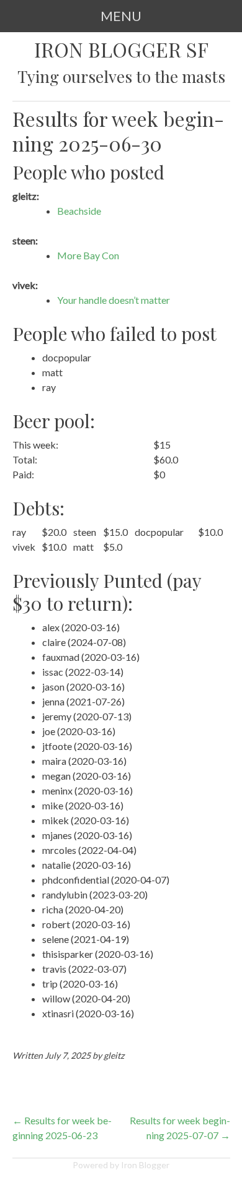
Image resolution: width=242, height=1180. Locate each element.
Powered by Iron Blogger (121, 1165)
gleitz (114, 1055)
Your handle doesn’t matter (113, 300)
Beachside (79, 211)
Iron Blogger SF (121, 49)
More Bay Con (88, 255)
